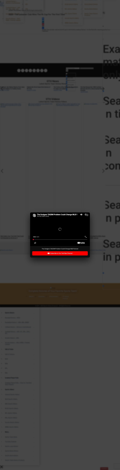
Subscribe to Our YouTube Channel (61, 253)
